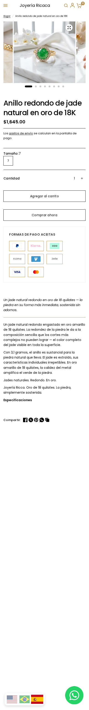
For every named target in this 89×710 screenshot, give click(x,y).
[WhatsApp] (42, 420)
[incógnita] (31, 420)
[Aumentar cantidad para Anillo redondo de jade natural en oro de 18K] (82, 178)
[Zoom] (69, 27)
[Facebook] (26, 420)
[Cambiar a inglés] (12, 699)
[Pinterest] (36, 420)
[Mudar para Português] (24, 699)
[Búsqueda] (66, 5)
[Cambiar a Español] (37, 699)
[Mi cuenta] (72, 5)
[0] (78, 5)
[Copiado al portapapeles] (47, 420)
